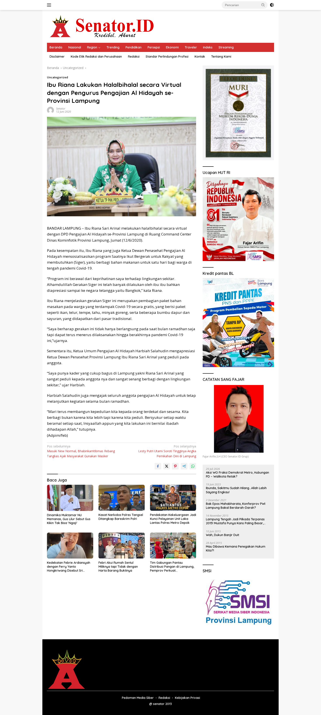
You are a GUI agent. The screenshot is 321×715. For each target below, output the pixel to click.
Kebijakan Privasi (187, 698)
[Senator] (103, 26)
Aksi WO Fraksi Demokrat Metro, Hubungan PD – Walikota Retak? (237, 474)
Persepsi (154, 47)
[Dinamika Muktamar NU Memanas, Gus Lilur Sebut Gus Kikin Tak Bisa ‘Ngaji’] (70, 498)
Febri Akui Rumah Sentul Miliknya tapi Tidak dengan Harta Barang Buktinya (118, 566)
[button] (263, 4)
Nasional (74, 47)
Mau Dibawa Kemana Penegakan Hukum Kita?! (235, 548)
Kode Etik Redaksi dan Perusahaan (96, 56)
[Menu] (50, 5)
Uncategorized (57, 77)
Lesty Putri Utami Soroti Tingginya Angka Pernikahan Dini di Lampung (167, 451)
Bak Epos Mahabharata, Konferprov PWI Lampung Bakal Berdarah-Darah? (235, 506)
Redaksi (134, 56)
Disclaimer (57, 56)
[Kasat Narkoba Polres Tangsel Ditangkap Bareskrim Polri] (121, 498)
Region (92, 47)
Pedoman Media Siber (138, 698)
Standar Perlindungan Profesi (167, 56)
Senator (60, 108)
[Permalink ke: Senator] (50, 110)
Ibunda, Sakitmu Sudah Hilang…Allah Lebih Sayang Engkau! (236, 490)
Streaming (226, 47)
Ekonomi (172, 47)
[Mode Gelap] (272, 5)
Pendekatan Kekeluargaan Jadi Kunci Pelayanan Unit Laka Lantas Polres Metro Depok (173, 519)
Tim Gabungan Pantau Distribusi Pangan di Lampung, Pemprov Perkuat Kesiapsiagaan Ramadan (172, 567)
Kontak (200, 56)
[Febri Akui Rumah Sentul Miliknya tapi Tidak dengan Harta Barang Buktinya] (121, 546)
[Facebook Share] (158, 466)
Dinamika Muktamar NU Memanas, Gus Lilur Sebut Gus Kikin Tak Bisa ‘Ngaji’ (68, 519)
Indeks (207, 47)
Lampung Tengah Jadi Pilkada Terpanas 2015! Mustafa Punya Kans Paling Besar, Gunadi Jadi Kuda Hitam (235, 521)
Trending (113, 47)
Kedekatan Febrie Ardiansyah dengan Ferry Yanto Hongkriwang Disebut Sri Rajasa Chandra (68, 567)
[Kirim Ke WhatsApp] (193, 466)
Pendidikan (134, 47)
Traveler (191, 47)
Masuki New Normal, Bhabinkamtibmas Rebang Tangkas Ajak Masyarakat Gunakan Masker (81, 451)
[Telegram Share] (184, 466)
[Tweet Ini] (166, 466)
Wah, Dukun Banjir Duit (222, 535)
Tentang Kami (221, 56)
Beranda (56, 47)
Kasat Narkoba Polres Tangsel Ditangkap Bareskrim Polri (120, 517)
